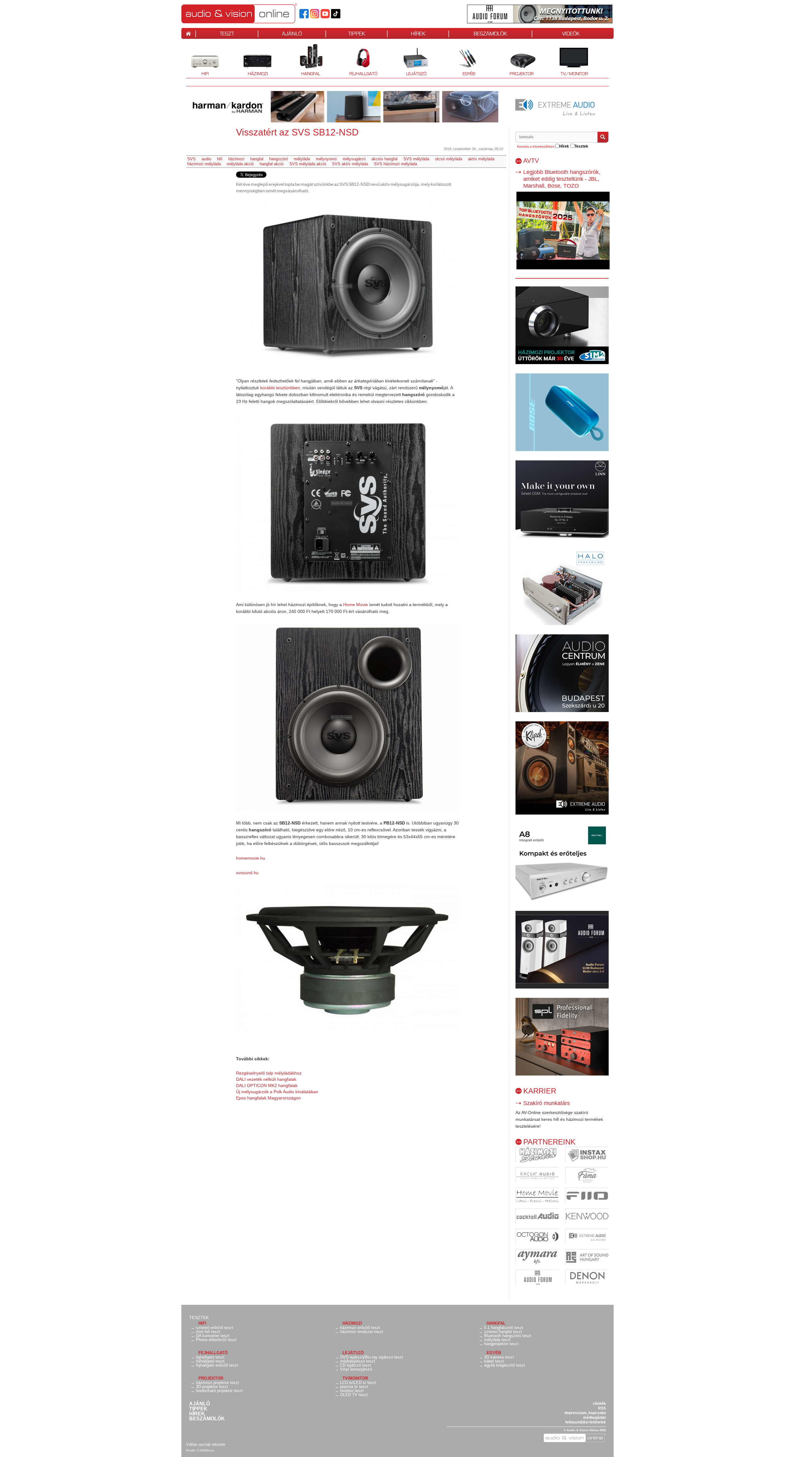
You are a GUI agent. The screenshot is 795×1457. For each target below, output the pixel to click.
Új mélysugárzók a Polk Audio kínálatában (277, 1091)
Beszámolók (207, 1418)
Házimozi (253, 60)
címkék (599, 1403)
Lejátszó (412, 60)
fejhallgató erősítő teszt (217, 1365)
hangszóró (278, 159)
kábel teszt (494, 1361)
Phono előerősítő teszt (216, 1339)
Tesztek (199, 1317)
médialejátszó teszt (357, 1361)
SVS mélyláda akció (307, 164)
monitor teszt (352, 1390)
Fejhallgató (361, 60)
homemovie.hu (250, 858)
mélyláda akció (240, 164)
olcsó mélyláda (448, 159)
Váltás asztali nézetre (205, 1444)
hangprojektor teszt (501, 1343)
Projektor (518, 60)
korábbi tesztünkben (280, 387)
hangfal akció (272, 164)
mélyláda (302, 159)
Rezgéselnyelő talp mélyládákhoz (269, 1073)
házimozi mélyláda (204, 164)
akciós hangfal (384, 159)
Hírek (197, 1413)
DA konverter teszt (212, 1335)
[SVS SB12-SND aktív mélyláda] (348, 286)
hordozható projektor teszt (219, 1390)
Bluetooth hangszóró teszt (507, 1335)
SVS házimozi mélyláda (395, 164)
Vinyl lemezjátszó (356, 1369)
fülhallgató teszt (210, 1361)
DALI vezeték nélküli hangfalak (266, 1079)
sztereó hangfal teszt (503, 1331)
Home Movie (355, 604)
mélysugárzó (354, 159)
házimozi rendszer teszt (361, 1331)
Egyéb (462, 60)
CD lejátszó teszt (355, 1365)
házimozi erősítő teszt (360, 1327)
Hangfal (306, 60)
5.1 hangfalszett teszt (503, 1327)
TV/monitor (574, 73)
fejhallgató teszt (210, 1357)
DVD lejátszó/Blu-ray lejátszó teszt (371, 1357)
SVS (191, 159)
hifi (219, 159)
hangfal (256, 159)
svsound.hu (247, 872)
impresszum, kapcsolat (585, 1413)
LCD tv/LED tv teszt (358, 1382)
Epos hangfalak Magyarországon (268, 1097)
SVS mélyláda (416, 159)
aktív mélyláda (481, 159)
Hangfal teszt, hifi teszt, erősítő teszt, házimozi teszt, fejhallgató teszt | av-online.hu (249, 13)
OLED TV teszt (354, 1394)
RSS (602, 1408)
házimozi (236, 159)
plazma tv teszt (354, 1386)
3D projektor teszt (212, 1386)
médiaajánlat (594, 1417)
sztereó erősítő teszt (214, 1327)
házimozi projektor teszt (217, 1382)
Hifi (197, 60)
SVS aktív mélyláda (350, 164)
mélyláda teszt (497, 1339)
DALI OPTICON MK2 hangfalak (267, 1085)
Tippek (198, 1408)
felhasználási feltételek (585, 1422)
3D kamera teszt (499, 1357)
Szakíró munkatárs (546, 1103)
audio (206, 159)
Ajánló (199, 1403)
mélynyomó (326, 159)
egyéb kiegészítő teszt (504, 1365)
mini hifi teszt (208, 1331)
